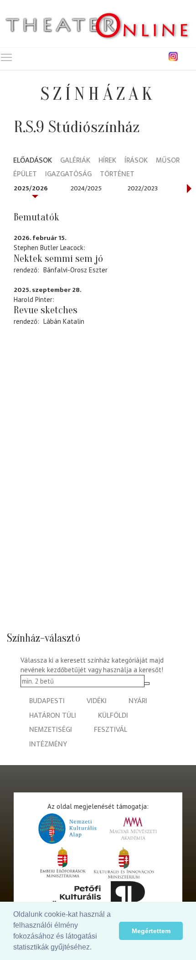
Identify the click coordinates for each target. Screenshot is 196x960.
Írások (136, 161)
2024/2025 (86, 188)
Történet (117, 174)
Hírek (107, 161)
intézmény (48, 744)
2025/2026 (31, 188)
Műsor (168, 161)
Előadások (32, 161)
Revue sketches (45, 310)
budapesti (47, 701)
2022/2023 (143, 188)
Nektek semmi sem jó (58, 259)
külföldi (113, 716)
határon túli (52, 716)
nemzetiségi (50, 730)
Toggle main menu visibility (6, 57)
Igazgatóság (68, 174)
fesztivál (110, 730)
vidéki (97, 701)
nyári (138, 701)
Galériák (75, 161)
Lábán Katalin (63, 321)
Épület (25, 174)
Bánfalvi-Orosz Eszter (75, 270)
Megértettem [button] (151, 930)
